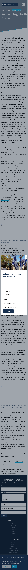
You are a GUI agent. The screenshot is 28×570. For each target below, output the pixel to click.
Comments (6, 282)
